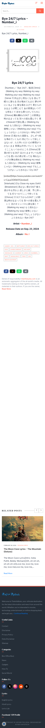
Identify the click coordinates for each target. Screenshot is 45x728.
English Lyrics (30, 26)
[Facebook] (4, 686)
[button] (36, 2)
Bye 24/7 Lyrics (33, 246)
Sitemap (5, 643)
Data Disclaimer (8, 639)
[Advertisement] (22, 394)
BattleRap (21, 246)
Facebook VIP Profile (11, 715)
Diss (6, 249)
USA (29, 256)
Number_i (26, 223)
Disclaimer (6, 630)
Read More (6, 289)
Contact (5, 626)
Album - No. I (9, 246)
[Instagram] (15, 686)
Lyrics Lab (6, 708)
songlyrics (15, 256)
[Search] (40, 10)
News (4, 660)
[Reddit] (21, 686)
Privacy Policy (7, 635)
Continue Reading (21, 613)
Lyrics (26, 253)
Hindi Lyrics (6, 704)
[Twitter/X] (10, 686)
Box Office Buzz (8, 656)
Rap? (6, 256)
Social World (7, 673)
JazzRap (18, 253)
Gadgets (5, 664)
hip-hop (27, 249)
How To (5, 669)
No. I (27, 234)
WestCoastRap (10, 259)
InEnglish (8, 253)
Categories (6, 649)
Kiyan (21, 29)
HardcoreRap (15, 249)
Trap (24, 256)
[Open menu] (41, 2)
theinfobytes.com (28, 279)
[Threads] (26, 686)
